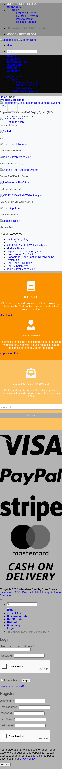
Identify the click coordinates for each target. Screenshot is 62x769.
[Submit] (8, 608)
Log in (26, 680)
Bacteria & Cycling (17, 239)
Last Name (7, 725)
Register (5, 764)
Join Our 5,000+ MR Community (30, 28)
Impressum (6, 592)
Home (3, 97)
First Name (7, 719)
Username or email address (17, 646)
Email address (9, 707)
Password (6, 655)
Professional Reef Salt (20, 254)
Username (7, 700)
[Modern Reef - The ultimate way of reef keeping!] (18, 40)
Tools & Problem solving (21, 269)
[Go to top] (1, 599)
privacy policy (27, 758)
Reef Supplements (17, 266)
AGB (17, 592)
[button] (10, 45)
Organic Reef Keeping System (24, 251)
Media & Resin (15, 248)
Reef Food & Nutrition (19, 263)
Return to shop (15, 122)
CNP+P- (12, 242)
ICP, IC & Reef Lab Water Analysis (27, 245)
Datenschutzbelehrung (35, 592)
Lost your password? (12, 686)
